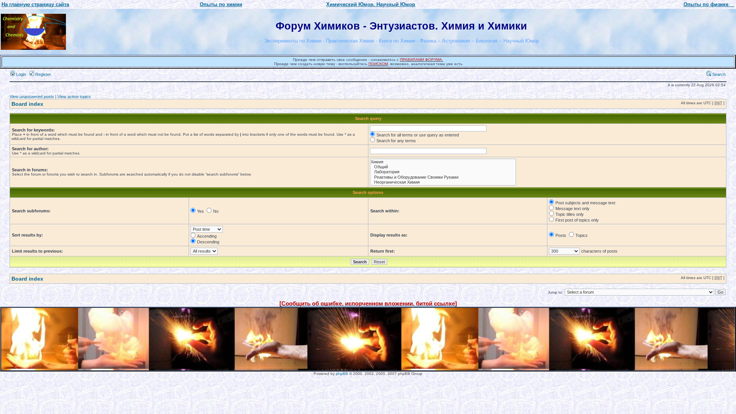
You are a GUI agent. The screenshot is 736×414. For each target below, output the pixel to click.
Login (20, 74)
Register (42, 74)
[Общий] (443, 166)
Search (718, 74)
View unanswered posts (32, 96)
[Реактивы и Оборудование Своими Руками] (443, 177)
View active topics (74, 96)
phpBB (342, 373)
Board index (27, 104)
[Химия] (443, 161)
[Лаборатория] (443, 171)
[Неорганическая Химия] (443, 182)
